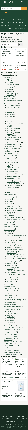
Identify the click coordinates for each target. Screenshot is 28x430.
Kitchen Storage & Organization (15, 258)
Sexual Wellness (11, 141)
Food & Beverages (9, 157)
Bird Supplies (10, 317)
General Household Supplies (14, 249)
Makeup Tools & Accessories (14, 123)
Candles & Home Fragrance (11, 148)
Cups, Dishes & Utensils (10, 153)
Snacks (9, 189)
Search (24, 8)
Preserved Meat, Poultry (13, 185)
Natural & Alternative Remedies (15, 219)
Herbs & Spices (11, 173)
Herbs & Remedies (5, 19)
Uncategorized (8, 340)
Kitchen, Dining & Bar (12, 262)
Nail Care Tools (11, 130)
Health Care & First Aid (7, 22)
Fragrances (10, 114)
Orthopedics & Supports (13, 208)
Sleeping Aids (10, 221)
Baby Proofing (11, 82)
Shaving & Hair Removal (13, 144)
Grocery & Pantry (20, 22)
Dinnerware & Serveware (11, 155)
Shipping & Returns (11, 421)
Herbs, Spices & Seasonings (14, 175)
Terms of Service (9, 424)
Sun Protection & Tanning (14, 146)
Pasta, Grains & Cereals (13, 182)
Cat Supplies (10, 318)
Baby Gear (9, 80)
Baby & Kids (15, 25)
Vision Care (10, 214)
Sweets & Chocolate (12, 192)
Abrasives (9, 231)
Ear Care (9, 199)
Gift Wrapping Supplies (13, 251)
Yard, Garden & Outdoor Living (15, 283)
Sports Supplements (12, 347)
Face (8, 111)
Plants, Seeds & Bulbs (12, 272)
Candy (8, 164)
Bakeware (9, 233)
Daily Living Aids (11, 198)
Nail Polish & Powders (13, 132)
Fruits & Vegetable (9, 159)
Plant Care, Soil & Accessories (15, 270)
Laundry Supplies (11, 263)
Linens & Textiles (11, 265)
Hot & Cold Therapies (12, 207)
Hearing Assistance (12, 205)
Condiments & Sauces (10, 151)
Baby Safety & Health (12, 84)
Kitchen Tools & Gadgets (13, 260)
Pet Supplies (22, 25)
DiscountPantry (12, 2)
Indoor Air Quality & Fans (13, 256)
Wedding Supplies (12, 279)
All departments (5, 16)
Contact (20, 421)
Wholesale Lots (11, 281)
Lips (8, 120)
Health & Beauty (11, 118)
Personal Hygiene (11, 135)
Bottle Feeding (11, 86)
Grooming (9, 116)
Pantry (8, 180)
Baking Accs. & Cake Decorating (12, 100)
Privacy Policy (19, 424)
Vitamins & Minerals (12, 350)
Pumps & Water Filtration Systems (16, 274)
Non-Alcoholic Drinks (12, 178)
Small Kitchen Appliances (13, 276)
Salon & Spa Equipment (13, 139)
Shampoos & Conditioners (14, 143)
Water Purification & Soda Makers (16, 278)
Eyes (8, 109)
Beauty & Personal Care (18, 19)
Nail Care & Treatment (13, 128)
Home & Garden (8, 228)
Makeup (9, 121)
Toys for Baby (10, 95)
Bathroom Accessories (13, 237)
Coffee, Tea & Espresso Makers (12, 150)
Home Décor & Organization (14, 254)
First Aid (9, 201)
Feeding (9, 91)
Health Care (10, 203)
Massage (9, 125)
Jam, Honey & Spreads (13, 176)
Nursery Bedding (11, 93)
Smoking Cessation (12, 222)
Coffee (8, 166)
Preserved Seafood (12, 187)
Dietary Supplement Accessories (15, 345)
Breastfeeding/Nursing (13, 88)
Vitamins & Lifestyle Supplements (13, 341)
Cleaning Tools (11, 242)
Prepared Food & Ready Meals (15, 183)
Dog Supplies (10, 320)
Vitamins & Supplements (17, 16)
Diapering (9, 89)
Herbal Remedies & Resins (14, 217)
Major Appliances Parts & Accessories (14, 299)
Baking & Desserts (9, 98)
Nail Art (9, 127)
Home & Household (5, 25)
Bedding (9, 239)
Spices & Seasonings (12, 191)
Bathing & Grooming (9, 102)
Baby (8, 79)
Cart (4, 12)
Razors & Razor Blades (13, 137)
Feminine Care (11, 112)
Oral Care (9, 134)
